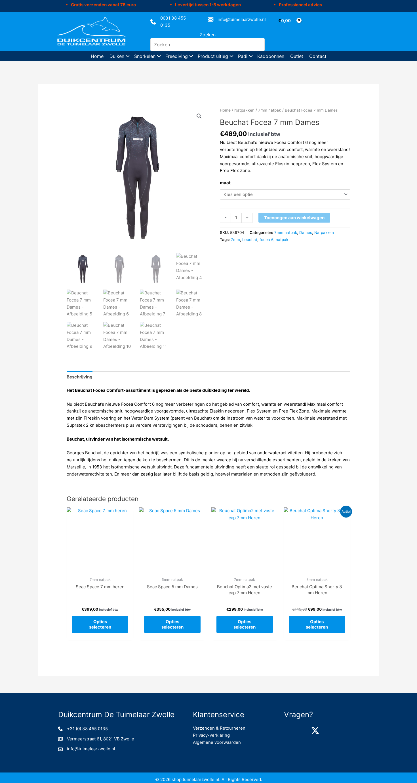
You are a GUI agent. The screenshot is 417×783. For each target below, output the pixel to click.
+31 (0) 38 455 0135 (87, 728)
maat (225, 182)
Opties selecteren (100, 624)
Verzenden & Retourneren (219, 728)
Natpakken (244, 110)
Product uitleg (213, 56)
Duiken (116, 56)
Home (97, 56)
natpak (282, 239)
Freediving (176, 56)
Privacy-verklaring (211, 735)
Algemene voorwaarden (217, 742)
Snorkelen (144, 56)
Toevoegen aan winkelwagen (294, 217)
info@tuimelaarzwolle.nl (242, 19)
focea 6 (266, 239)
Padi (242, 56)
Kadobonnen (270, 56)
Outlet (296, 56)
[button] (127, 56)
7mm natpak (269, 110)
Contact (318, 56)
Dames (305, 232)
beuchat (249, 239)
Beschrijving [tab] (79, 377)
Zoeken (208, 34)
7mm (235, 239)
